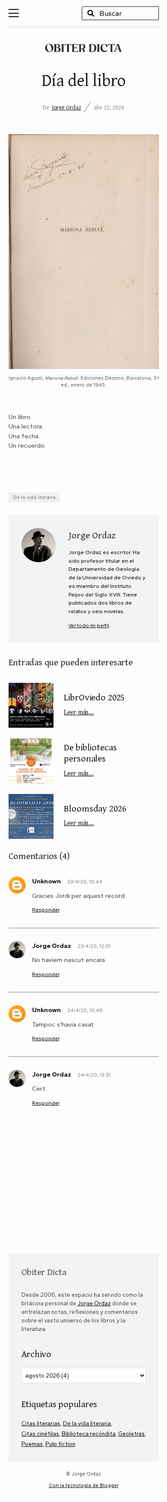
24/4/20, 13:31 (94, 1075)
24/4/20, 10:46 (85, 1010)
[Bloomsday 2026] (31, 816)
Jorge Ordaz (66, 107)
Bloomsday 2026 (95, 814)
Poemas (32, 1443)
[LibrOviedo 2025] (31, 705)
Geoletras (131, 1433)
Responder (46, 909)
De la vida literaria (34, 497)
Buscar (90, 13)
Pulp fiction (60, 1443)
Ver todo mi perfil (89, 626)
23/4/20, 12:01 (94, 946)
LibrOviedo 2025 (94, 703)
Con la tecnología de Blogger (84, 1485)
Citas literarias (40, 1423)
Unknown (46, 881)
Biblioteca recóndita (89, 1433)
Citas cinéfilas (40, 1433)
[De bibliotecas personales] (31, 760)
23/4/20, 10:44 (84, 882)
